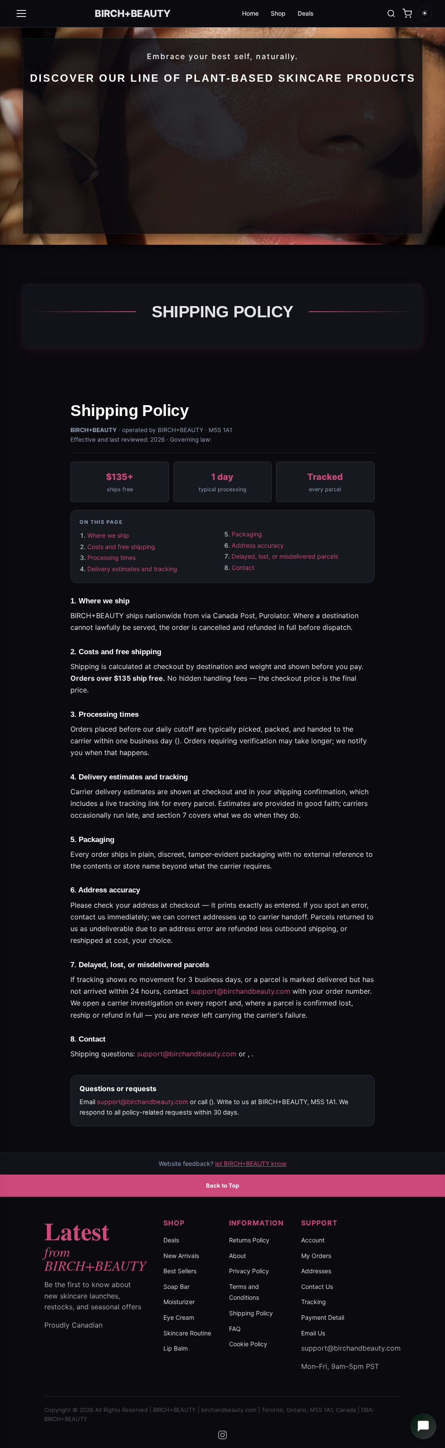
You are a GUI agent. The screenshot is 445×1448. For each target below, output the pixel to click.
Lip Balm (175, 1348)
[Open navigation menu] (21, 13)
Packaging (247, 534)
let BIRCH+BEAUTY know (250, 1163)
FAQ (235, 1328)
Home (250, 13)
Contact (243, 567)
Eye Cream (178, 1317)
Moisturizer (179, 1301)
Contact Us (317, 1286)
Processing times (111, 557)
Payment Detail (322, 1317)
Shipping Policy (251, 1313)
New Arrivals (181, 1255)
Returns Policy (249, 1240)
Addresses (316, 1271)
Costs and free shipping (121, 546)
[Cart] (407, 13)
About (237, 1255)
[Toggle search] (391, 13)
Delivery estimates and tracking (132, 569)
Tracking (313, 1301)
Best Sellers (179, 1271)
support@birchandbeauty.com (240, 991)
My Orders (316, 1255)
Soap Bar (176, 1286)
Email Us (313, 1333)
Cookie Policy (248, 1344)
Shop (278, 13)
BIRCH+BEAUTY (132, 13)
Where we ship (108, 535)
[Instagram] (222, 1435)
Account (313, 1240)
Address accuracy (258, 545)
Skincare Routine (187, 1333)
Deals (306, 13)
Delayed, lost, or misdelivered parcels (285, 556)
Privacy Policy (249, 1271)
